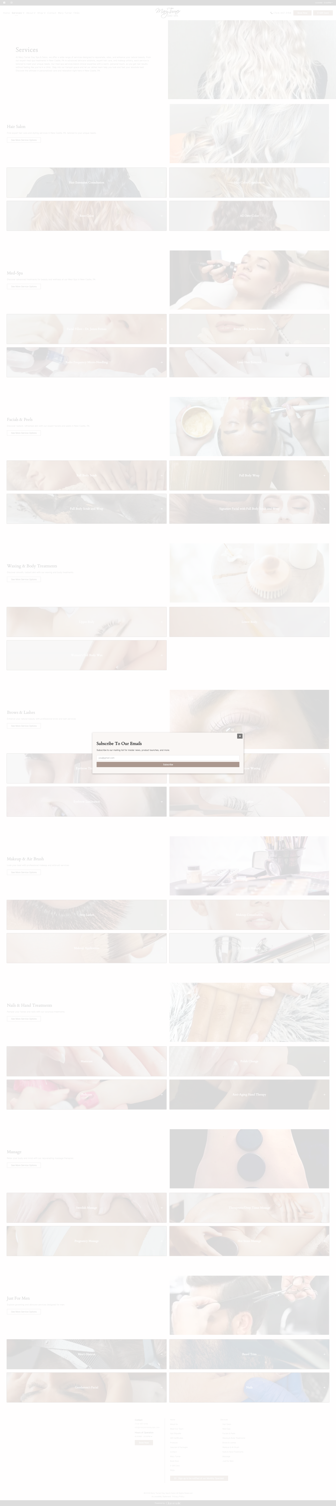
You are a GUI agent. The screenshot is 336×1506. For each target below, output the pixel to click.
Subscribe (168, 764)
